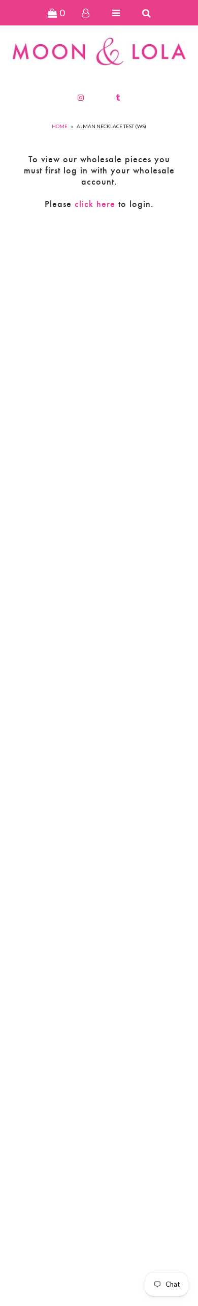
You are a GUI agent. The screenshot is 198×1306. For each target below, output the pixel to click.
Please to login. (99, 204)
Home (60, 126)
